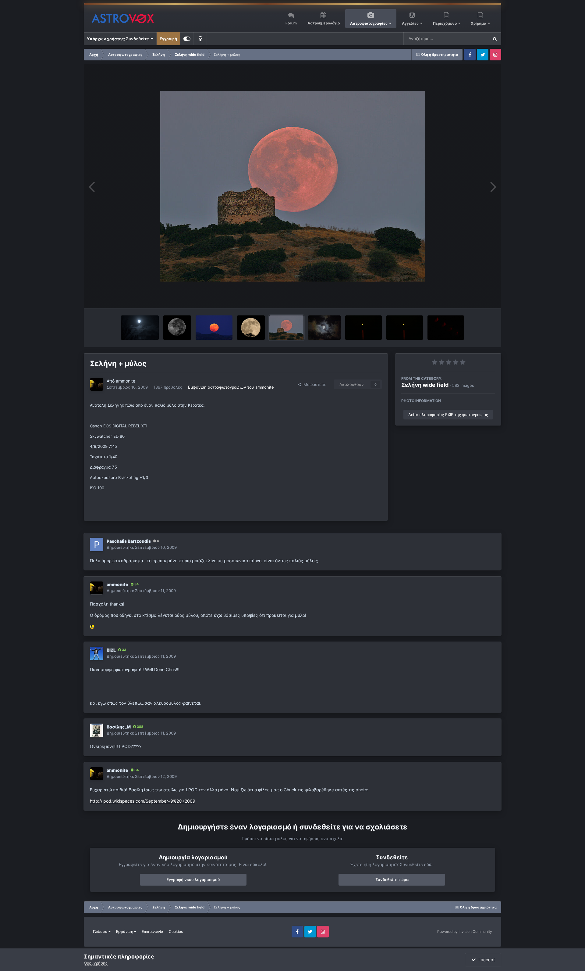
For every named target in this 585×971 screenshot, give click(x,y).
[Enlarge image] (92, 626)
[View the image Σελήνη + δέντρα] (251, 327)
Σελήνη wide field (424, 385)
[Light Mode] (200, 38)
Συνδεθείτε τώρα (392, 879)
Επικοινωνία (152, 931)
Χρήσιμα (479, 23)
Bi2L (111, 650)
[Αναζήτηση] (494, 38)
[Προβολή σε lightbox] (292, 186)
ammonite (125, 380)
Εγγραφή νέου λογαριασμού (193, 879)
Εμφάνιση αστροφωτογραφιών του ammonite (231, 387)
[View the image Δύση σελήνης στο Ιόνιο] (363, 327)
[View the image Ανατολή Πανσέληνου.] (214, 327)
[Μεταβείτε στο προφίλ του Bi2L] (96, 653)
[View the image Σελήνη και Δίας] (140, 327)
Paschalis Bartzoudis (129, 541)
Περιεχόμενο (445, 23)
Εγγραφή (168, 38)
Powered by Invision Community (464, 931)
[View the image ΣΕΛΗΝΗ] (324, 327)
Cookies (176, 931)
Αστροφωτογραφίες (369, 23)
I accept (485, 959)
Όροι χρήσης (96, 963)
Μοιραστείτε (313, 384)
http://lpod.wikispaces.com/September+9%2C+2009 (142, 801)
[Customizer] (186, 38)
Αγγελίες (410, 23)
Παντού (473, 38)
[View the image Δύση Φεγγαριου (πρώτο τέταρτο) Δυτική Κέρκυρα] (445, 327)
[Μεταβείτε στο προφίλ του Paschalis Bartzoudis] (96, 544)
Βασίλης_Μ (119, 726)
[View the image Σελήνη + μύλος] (286, 327)
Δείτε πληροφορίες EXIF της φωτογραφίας (448, 414)
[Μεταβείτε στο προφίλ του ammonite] (96, 384)
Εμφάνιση (125, 931)
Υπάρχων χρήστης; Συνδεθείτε (119, 38)
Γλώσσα (100, 931)
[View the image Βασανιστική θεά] (177, 327)
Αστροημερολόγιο (323, 23)
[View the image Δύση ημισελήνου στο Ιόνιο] (404, 327)
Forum (291, 23)
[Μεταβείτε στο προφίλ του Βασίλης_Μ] (96, 730)
